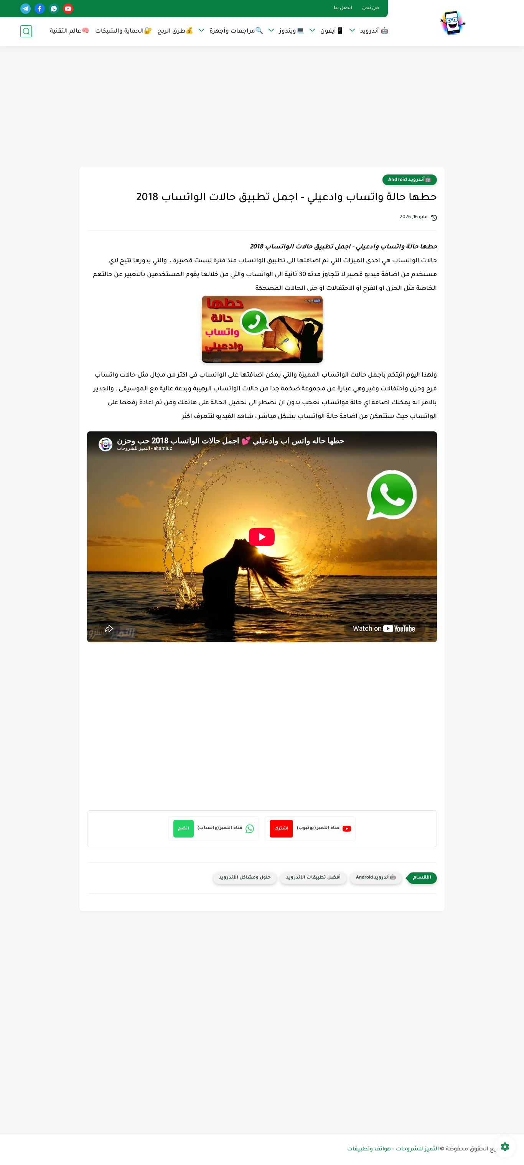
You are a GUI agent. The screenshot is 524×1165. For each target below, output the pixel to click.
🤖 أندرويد (374, 31)
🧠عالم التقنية (69, 31)
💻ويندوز (291, 31)
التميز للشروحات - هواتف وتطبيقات (393, 1150)
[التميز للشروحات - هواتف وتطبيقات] (452, 22)
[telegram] (25, 8)
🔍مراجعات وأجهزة (236, 31)
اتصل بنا (343, 8)
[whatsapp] (54, 8)
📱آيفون (332, 31)
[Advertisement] (262, 107)
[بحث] (26, 31)
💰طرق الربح (175, 31)
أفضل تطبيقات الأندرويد (313, 877)
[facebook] (40, 8)
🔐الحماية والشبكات (123, 31)
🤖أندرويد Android (409, 180)
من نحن (370, 8)
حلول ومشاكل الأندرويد (245, 877)
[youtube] (68, 8)
